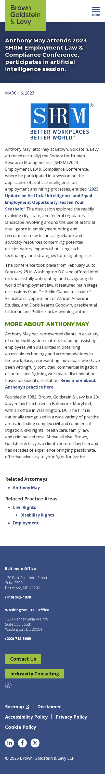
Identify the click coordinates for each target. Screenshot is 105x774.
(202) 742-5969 (18, 638)
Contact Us (23, 659)
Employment (26, 523)
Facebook (22, 742)
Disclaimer (49, 706)
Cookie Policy (20, 727)
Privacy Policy (71, 716)
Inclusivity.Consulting (34, 674)
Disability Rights (37, 515)
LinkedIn (9, 742)
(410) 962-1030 (18, 597)
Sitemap (14, 706)
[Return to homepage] (25, 15)
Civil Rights (24, 507)
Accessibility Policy (26, 716)
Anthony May (26, 487)
